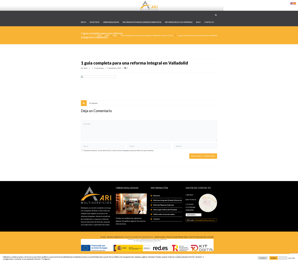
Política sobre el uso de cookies (164, 214)
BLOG (198, 22)
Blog (107, 35)
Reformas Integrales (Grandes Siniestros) (167, 200)
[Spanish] (294, 3)
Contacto (156, 219)
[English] (291, 3)
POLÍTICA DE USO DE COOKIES (201, 237)
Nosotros (156, 196)
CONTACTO (209, 22)
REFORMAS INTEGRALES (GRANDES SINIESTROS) (142, 22)
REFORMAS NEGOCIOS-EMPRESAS (178, 22)
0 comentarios (99, 68)
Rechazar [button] (283, 258)
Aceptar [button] (273, 258)
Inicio (99, 35)
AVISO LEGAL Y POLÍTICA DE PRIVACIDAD (171, 237)
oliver (86, 68)
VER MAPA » (191, 215)
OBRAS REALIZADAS (111, 22)
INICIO (83, 22)
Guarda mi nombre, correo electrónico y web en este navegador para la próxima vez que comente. (119, 150)
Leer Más (291, 258)
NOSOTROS (94, 22)
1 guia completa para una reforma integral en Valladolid (134, 62)
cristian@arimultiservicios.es (204, 220)
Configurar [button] (262, 258)
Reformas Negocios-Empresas (163, 205)
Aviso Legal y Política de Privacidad (165, 210)
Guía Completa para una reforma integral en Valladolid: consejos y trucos (147, 35)
